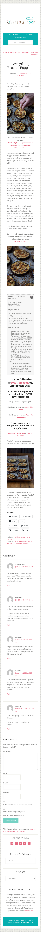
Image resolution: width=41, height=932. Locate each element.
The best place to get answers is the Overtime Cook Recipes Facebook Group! (20, 145)
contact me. (28, 911)
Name (5, 773)
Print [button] (31, 298)
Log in (31, 922)
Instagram (21, 433)
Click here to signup (20, 241)
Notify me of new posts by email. (14, 811)
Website (6, 793)
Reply (9, 585)
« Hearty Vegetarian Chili (11, 52)
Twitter (29, 433)
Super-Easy (26, 537)
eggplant (25, 541)
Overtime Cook (20, 20)
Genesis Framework (14, 922)
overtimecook (20, 382)
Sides (21, 537)
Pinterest (20, 436)
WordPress (24, 922)
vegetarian (26, 543)
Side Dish (12, 543)
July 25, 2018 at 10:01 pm (24, 567)
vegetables (19, 543)
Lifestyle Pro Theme (25, 920)
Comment (7, 751)
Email (5, 783)
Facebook (11, 433)
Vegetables (10, 539)
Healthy (16, 537)
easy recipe (18, 541)
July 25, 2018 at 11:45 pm (24, 600)
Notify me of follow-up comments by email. (17, 805)
